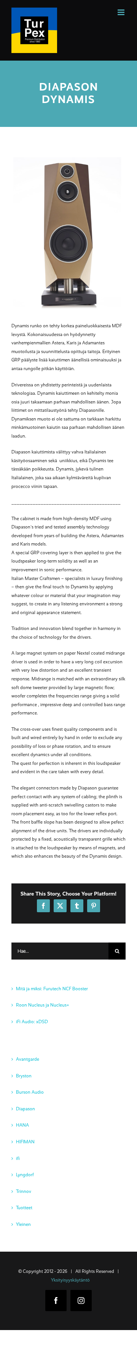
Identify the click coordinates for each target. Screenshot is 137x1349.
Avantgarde (27, 1059)
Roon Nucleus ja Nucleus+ (42, 1005)
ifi (18, 1158)
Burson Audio (30, 1092)
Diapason (25, 1108)
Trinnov (23, 1191)
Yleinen (23, 1224)
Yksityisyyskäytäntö (70, 1280)
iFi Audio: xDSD (32, 1021)
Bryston (24, 1076)
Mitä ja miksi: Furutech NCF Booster (52, 988)
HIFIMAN (25, 1141)
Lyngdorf (25, 1174)
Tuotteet (24, 1207)
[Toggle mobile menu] (122, 12)
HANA (22, 1125)
